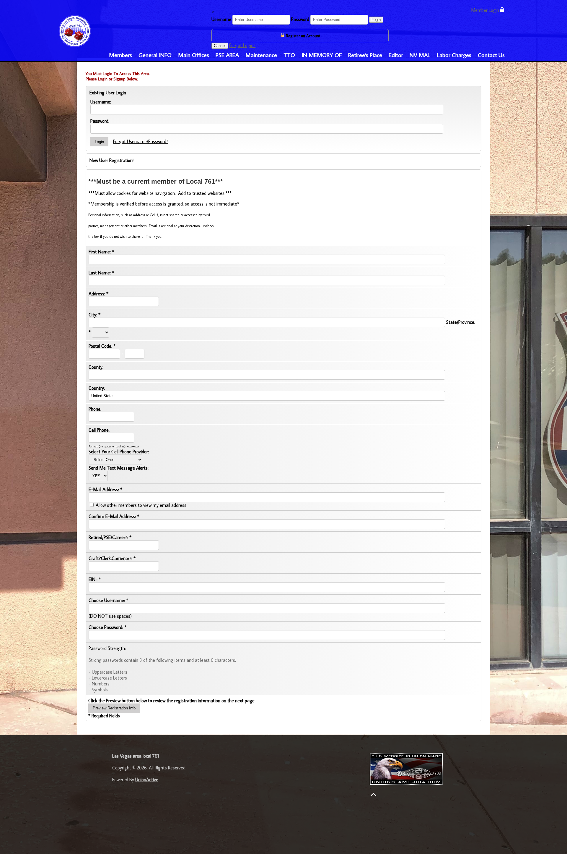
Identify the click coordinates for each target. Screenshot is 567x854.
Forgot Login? (242, 45)
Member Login (485, 10)
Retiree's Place (365, 55)
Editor (396, 55)
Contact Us (491, 55)
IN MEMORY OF (322, 55)
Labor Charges (454, 55)
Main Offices (193, 55)
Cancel (220, 45)
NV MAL (420, 55)
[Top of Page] (373, 794)
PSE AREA (227, 55)
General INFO (155, 55)
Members (120, 55)
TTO (289, 55)
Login (376, 19)
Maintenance (261, 55)
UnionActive (146, 779)
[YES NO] (98, 475)
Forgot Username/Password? (140, 141)
